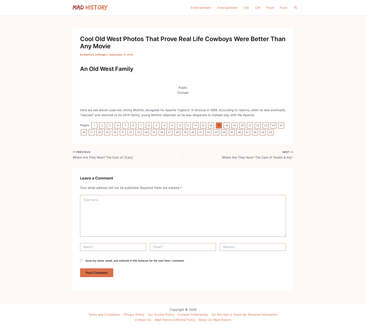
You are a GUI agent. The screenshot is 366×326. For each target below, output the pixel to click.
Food (270, 8)
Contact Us (143, 320)
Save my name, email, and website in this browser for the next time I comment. (135, 260)
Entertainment (201, 8)
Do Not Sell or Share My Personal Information (245, 314)
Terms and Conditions (104, 314)
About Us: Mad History (214, 320)
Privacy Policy (134, 314)
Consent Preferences (193, 314)
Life (246, 8)
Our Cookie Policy (161, 314)
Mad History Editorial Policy (175, 320)
